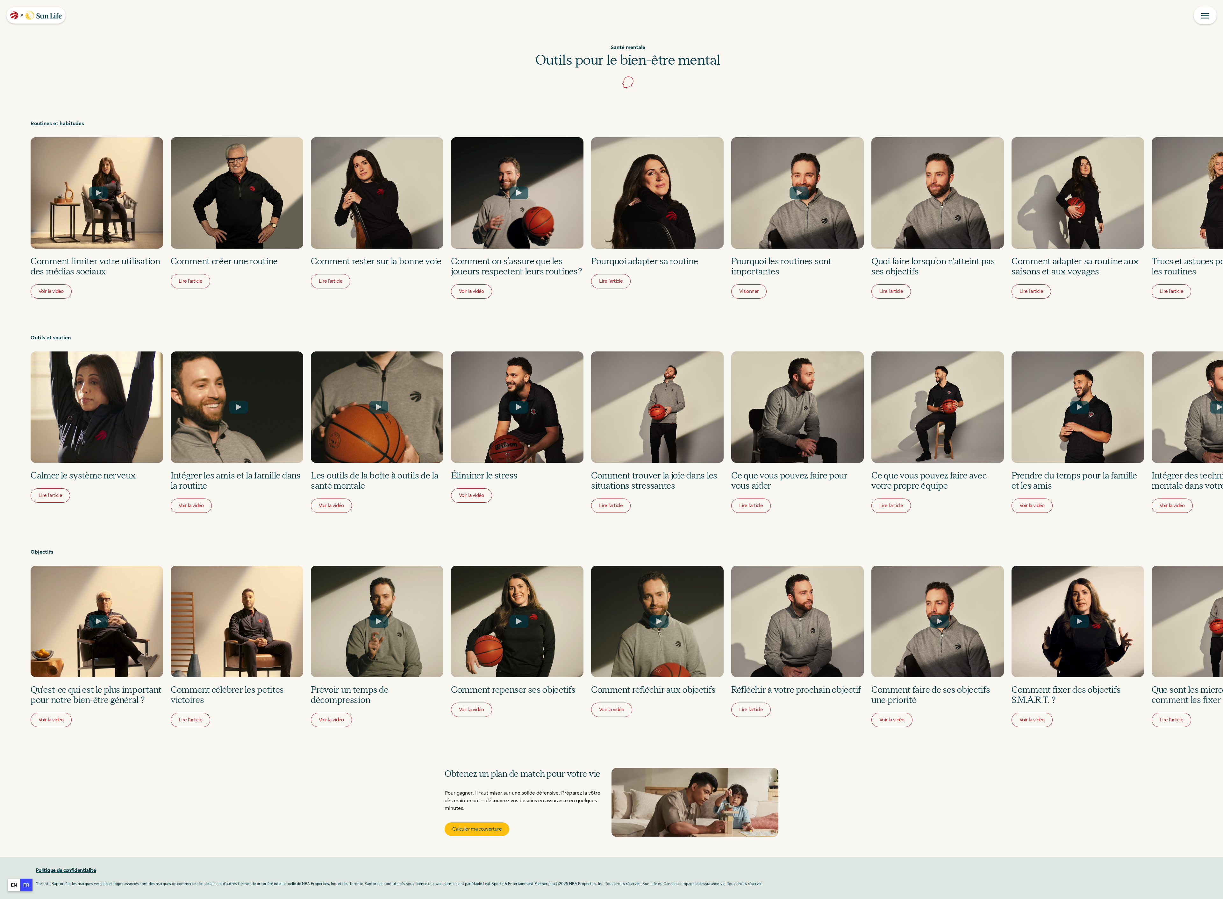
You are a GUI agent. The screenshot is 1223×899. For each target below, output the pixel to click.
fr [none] (26, 885)
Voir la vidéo (51, 291)
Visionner (749, 291)
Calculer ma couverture (477, 829)
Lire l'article (190, 281)
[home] (36, 15)
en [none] (14, 885)
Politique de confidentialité (66, 870)
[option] (14, 885)
